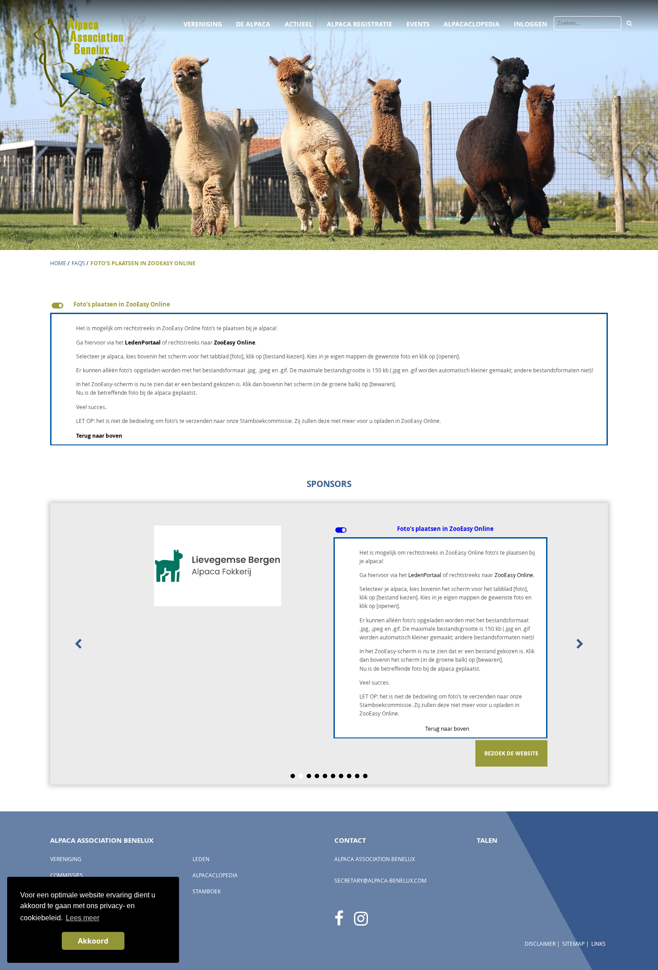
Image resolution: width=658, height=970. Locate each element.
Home (58, 263)
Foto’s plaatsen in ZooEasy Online (143, 263)
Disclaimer (540, 944)
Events (418, 24)
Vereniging (203, 24)
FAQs (78, 263)
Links (598, 944)
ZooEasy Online (234, 342)
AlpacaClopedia (472, 24)
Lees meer (82, 918)
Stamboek (206, 891)
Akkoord (93, 941)
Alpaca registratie (359, 24)
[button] (329, 305)
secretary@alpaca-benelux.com (380, 880)
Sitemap (573, 944)
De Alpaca (253, 24)
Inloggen (530, 24)
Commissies (66, 875)
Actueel (298, 24)
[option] (329, 644)
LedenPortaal (143, 342)
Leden (200, 859)
